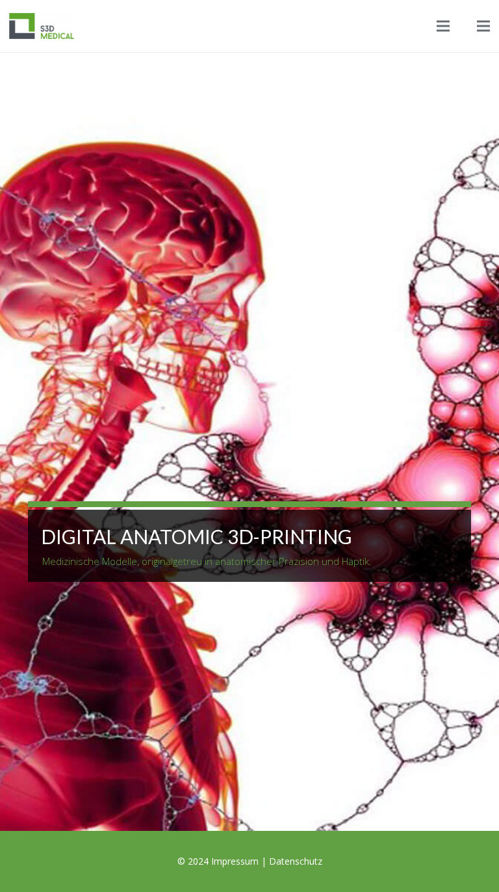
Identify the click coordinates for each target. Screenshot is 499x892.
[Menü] (443, 26)
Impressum (235, 861)
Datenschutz (295, 861)
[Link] (41, 26)
